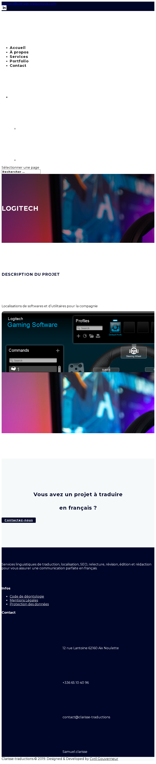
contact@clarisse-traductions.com (29, 3)
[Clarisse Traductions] (32, 40)
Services (19, 56)
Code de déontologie (27, 596)
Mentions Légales (24, 600)
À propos (19, 52)
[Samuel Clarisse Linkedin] (4, 9)
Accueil (18, 48)
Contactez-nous (18, 520)
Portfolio (19, 61)
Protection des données (29, 604)
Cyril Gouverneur (104, 759)
